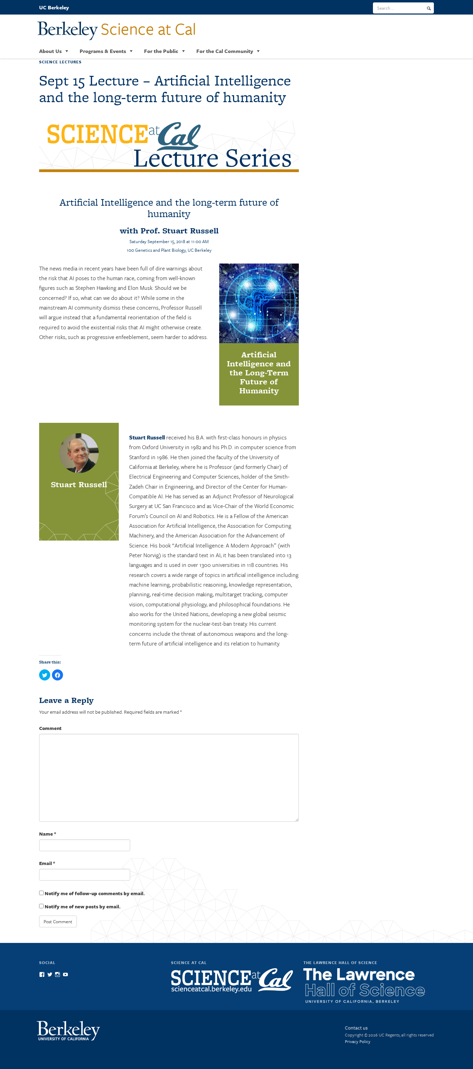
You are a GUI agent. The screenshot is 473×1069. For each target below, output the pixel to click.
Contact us (356, 1027)
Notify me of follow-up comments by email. (95, 893)
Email (47, 863)
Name (47, 833)
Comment (50, 728)
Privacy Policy (358, 1041)
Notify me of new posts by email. (83, 906)
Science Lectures (60, 62)
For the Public (161, 51)
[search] (429, 8)
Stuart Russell (147, 437)
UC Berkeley (54, 7)
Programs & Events (103, 51)
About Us (50, 51)
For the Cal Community (224, 51)
